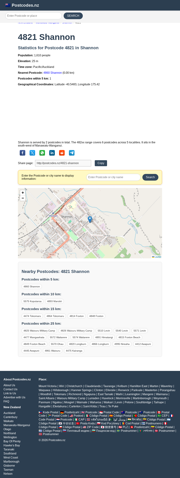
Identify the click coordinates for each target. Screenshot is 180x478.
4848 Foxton (96, 316)
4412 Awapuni (143, 344)
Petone (129, 402)
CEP (165, 415)
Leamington (132, 394)
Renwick (123, 390)
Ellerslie (110, 390)
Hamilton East (138, 386)
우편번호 (68, 423)
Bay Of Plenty (12, 441)
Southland (10, 453)
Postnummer (129, 430)
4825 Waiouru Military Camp (39, 330)
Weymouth (160, 398)
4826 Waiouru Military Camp (76, 330)
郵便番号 (110, 427)
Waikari (108, 402)
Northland (10, 433)
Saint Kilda (90, 406)
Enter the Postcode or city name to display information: (48, 177)
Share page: (25, 163)
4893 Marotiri (54, 301)
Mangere (147, 394)
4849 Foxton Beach (34, 344)
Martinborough (142, 398)
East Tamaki (105, 394)
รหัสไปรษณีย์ (99, 419)
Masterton (151, 390)
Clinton (98, 390)
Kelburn (122, 386)
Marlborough (11, 461)
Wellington (10, 437)
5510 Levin (104, 330)
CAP (82, 419)
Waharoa (95, 402)
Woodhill (45, 394)
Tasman (8, 469)
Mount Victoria (48, 386)
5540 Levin (122, 330)
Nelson (8, 473)
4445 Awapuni (31, 350)
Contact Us (10, 389)
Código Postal (98, 415)
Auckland (9, 413)
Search (150, 177)
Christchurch (74, 386)
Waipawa (44, 390)
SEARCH (73, 15)
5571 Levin (140, 330)
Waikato (9, 421)
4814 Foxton (77, 316)
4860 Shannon (52, 72)
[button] (90, 219)
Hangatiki (45, 406)
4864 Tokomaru (55, 316)
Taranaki (9, 449)
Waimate (81, 402)
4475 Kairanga (74, 350)
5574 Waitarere (81, 337)
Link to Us (10, 393)
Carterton (75, 406)
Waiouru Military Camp (71, 398)
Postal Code (111, 412)
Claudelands (93, 386)
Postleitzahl (72, 412)
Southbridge (143, 402)
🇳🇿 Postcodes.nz (22, 5)
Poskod (78, 415)
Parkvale (137, 390)
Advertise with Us (14, 397)
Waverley (166, 386)
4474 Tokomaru (32, 316)
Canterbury (10, 417)
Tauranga (109, 386)
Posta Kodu (87, 423)
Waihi (119, 394)
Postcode (91, 412)
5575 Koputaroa (32, 301)
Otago (7, 429)
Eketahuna (60, 406)
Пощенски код (105, 430)
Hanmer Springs (81, 390)
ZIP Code (93, 427)
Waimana (162, 394)
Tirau (102, 406)
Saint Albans (46, 398)
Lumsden (93, 398)
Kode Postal (50, 412)
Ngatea (57, 402)
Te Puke (113, 406)
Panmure (44, 402)
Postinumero (154, 423)
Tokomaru (60, 394)
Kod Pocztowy (110, 423)
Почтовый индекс (78, 430)
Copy (101, 163)
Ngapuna (89, 394)
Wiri (61, 386)
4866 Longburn (100, 344)
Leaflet (157, 256)
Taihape (159, 402)
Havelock (108, 398)
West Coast (11, 457)
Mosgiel (69, 402)
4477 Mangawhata (34, 337)
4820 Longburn (77, 344)
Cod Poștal (132, 423)
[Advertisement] (90, 113)
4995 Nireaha (122, 344)
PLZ (125, 427)
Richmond (75, 394)
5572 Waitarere (58, 337)
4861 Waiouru (52, 350)
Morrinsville (123, 398)
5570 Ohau (57, 344)
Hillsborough (61, 390)
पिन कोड (136, 419)
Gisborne (9, 465)
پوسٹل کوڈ (119, 419)
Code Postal (46, 419)
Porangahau (167, 390)
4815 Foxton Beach (129, 337)
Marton (154, 386)
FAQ (6, 401)
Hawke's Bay (12, 445)
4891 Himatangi (104, 337)
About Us (9, 385)
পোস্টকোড (148, 430)
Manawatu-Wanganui (17, 425)
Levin (118, 402)
